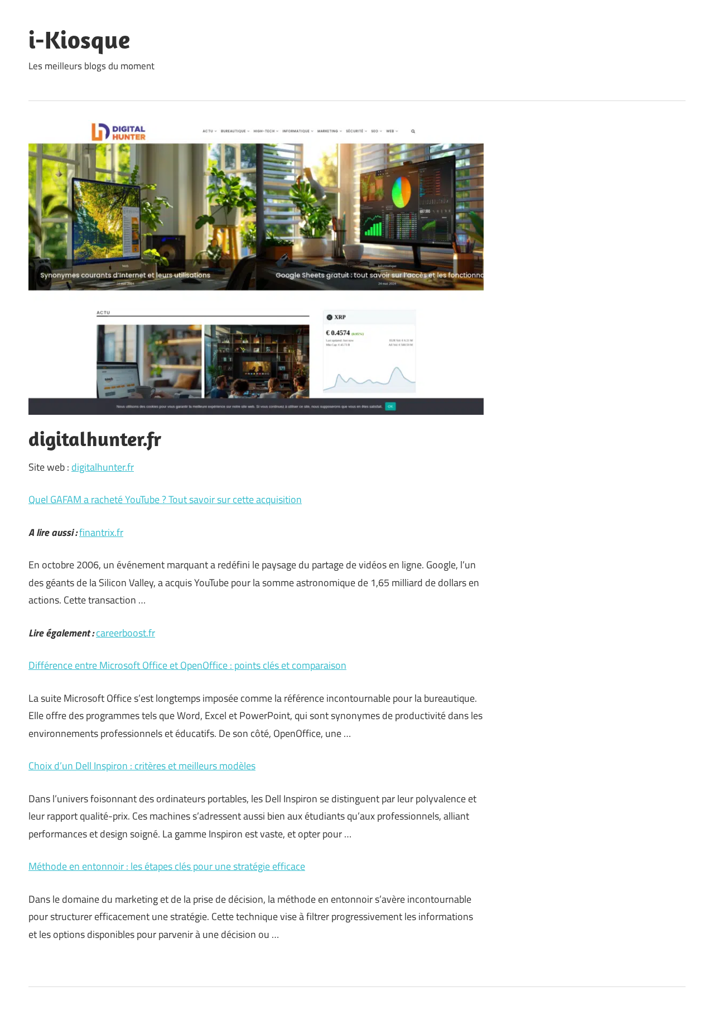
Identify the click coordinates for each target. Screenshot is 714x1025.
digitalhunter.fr (102, 467)
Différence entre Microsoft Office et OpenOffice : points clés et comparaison (187, 665)
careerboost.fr (125, 632)
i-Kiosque (79, 40)
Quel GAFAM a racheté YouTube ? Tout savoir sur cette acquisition (165, 499)
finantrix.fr (101, 532)
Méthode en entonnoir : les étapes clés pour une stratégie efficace (166, 866)
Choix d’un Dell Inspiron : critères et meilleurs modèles (141, 765)
